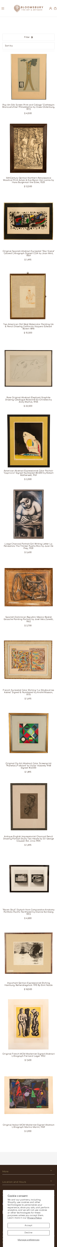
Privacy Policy (34, 1218)
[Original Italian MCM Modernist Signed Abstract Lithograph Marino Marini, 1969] (28, 1095)
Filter (27, 37)
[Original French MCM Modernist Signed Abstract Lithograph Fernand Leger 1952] (28, 1024)
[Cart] (55, 8)
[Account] (50, 8)
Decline (28, 1233)
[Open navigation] (6, 8)
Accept (28, 1225)
